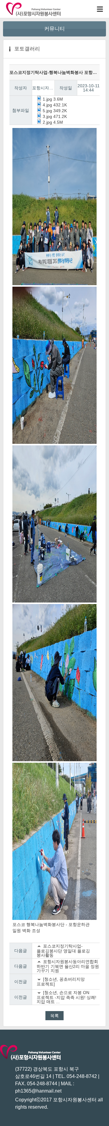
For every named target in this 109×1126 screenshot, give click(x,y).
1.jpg (52, 99)
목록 (54, 1015)
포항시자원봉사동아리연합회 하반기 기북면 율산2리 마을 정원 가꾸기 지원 (68, 966)
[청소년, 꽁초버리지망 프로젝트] (61, 981)
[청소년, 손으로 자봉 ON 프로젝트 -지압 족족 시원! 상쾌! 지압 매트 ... (66, 997)
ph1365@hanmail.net (38, 1090)
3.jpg (54, 116)
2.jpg (52, 122)
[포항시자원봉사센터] (33, 9)
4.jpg (54, 104)
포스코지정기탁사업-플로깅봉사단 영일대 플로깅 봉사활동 (63, 951)
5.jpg (54, 110)
